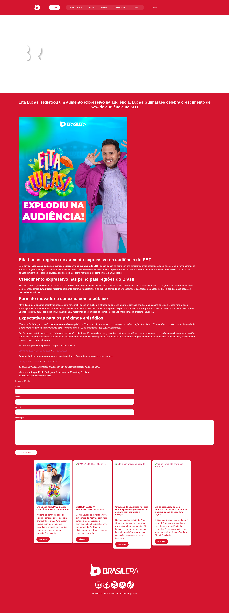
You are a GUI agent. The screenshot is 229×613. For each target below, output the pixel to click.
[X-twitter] (114, 585)
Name (18, 386)
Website (18, 407)
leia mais (43, 539)
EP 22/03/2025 (60, 351)
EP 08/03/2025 (26, 351)
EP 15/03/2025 (43, 351)
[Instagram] (122, 585)
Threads (35, 361)
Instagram (24, 361)
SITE (57, 361)
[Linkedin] (98, 585)
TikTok (49, 361)
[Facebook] (106, 585)
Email (18, 397)
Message (19, 418)
